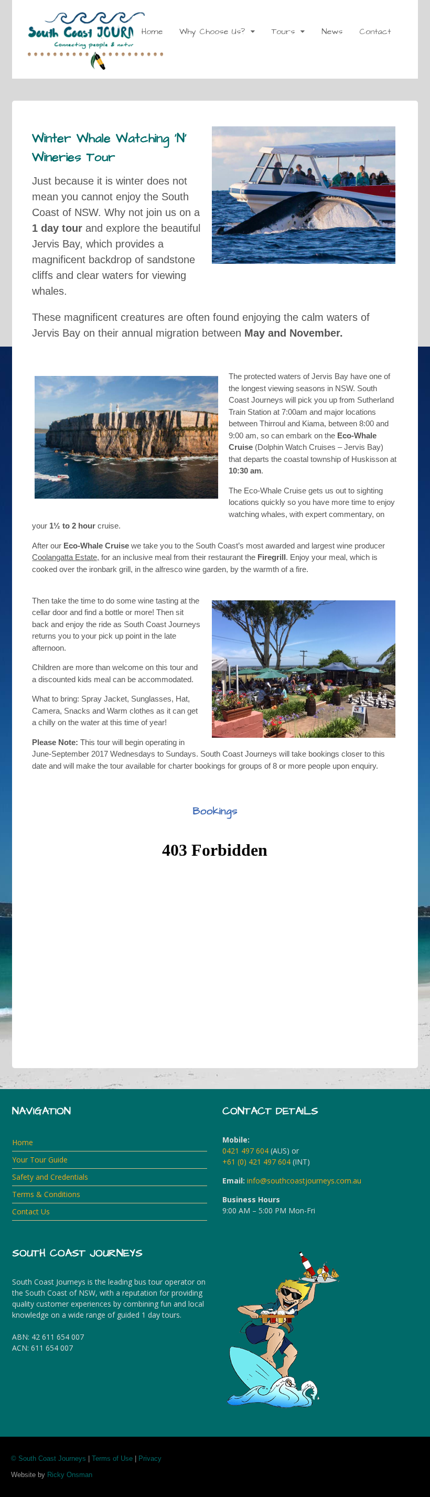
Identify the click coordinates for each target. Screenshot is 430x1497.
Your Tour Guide (40, 1160)
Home (152, 31)
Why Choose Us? (212, 31)
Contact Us (31, 1211)
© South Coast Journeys (48, 1458)
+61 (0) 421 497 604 (256, 1162)
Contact (375, 31)
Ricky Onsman (69, 1475)
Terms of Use (112, 1458)
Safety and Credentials (50, 1177)
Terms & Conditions (46, 1194)
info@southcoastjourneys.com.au (304, 1181)
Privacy (150, 1458)
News (331, 31)
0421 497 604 (245, 1151)
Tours (283, 31)
